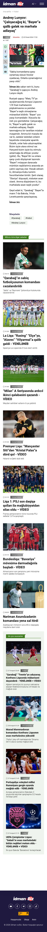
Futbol (6, 37)
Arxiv (34, 919)
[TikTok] (36, 906)
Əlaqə (26, 919)
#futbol (29, 218)
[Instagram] (30, 906)
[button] (5, 46)
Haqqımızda (16, 919)
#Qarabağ (15, 218)
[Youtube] (11, 906)
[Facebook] (17, 906)
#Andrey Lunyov (18, 223)
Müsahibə (16, 37)
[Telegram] (23, 906)
